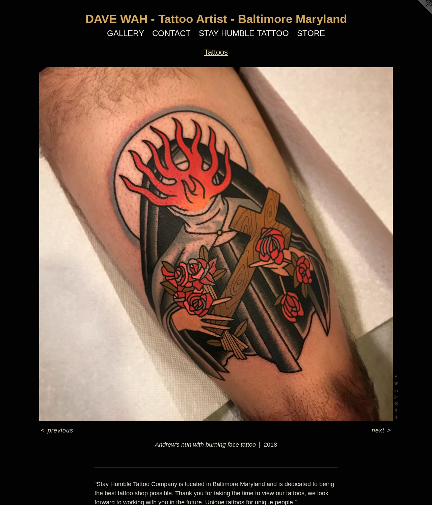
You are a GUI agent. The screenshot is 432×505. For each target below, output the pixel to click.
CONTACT (171, 33)
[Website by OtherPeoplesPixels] (418, 13)
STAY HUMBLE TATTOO (244, 33)
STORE (311, 33)
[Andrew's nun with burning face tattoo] (216, 244)
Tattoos (216, 52)
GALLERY (125, 33)
